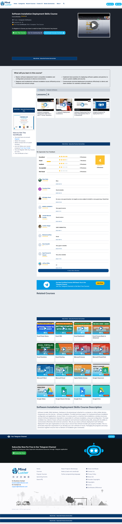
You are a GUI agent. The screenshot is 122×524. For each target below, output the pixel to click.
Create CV (40, 3)
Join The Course (19, 33)
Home (15, 3)
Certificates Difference (94, 487)
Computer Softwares (52, 90)
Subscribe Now (19, 453)
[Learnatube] (6, 3)
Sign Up (111, 4)
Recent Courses (31, 3)
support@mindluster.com (19, 486)
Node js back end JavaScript (70, 471)
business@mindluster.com (20, 483)
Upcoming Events (42, 477)
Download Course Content (54, 33)
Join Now (111, 436)
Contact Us (91, 471)
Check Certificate (92, 469)
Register (17, 139)
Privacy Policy (91, 474)
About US (90, 477)
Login (119, 4)
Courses (39, 471)
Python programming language (70, 474)
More (58, 3)
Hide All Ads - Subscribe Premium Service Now (44, 58)
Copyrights (90, 482)
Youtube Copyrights (93, 479)
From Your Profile (25, 148)
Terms (89, 485)
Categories (21, 3)
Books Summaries (49, 3)
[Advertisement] (44, 46)
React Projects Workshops (69, 469)
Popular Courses (42, 474)
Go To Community (34, 33)
